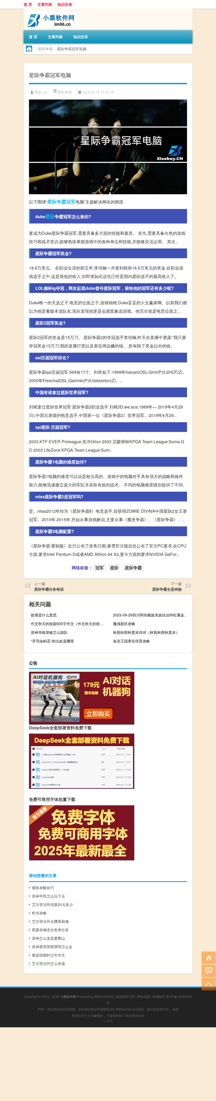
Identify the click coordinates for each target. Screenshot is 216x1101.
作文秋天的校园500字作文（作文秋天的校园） (69, 623)
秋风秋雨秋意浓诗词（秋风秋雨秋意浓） (146, 632)
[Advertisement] (108, 1064)
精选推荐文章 (125, 996)
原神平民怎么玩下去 (48, 896)
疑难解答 (158, 996)
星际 (50, 216)
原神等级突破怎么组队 (49, 632)
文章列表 (44, 4)
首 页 (28, 4)
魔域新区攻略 (124, 623)
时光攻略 (39, 912)
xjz (45, 92)
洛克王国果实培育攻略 (131, 641)
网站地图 (143, 996)
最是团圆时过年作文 (48, 955)
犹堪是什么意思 (44, 614)
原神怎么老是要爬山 (48, 938)
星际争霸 (45, 48)
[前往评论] (207, 971)
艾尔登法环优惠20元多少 (52, 904)
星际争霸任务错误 (49, 589)
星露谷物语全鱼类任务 (50, 929)
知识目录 (64, 4)
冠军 (71, 201)
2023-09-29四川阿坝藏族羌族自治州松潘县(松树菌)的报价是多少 (152, 614)
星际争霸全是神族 (167, 589)
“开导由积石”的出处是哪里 (52, 641)
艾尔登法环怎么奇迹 (48, 963)
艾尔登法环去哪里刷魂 (50, 921)
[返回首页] (207, 957)
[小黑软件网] (51, 10)
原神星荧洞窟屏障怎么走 (52, 946)
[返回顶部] (207, 984)
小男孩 (108, 1021)
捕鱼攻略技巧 (43, 887)
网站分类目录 (104, 996)
